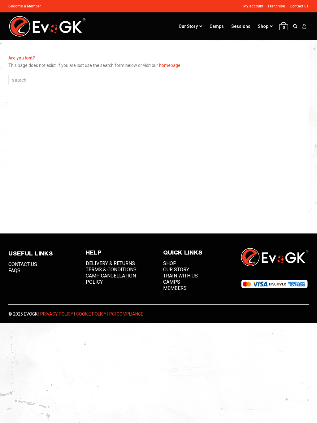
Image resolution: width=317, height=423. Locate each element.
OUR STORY (176, 270)
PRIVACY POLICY (56, 314)
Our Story (188, 26)
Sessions (240, 26)
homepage (169, 65)
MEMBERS (175, 288)
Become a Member (24, 6)
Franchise (276, 6)
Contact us (299, 6)
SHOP (169, 263)
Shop (263, 26)
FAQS (14, 270)
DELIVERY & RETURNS (110, 263)
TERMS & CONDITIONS (111, 270)
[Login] (304, 26)
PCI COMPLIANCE (126, 314)
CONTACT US (22, 264)
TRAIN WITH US (180, 276)
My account (253, 6)
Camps (217, 26)
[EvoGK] (47, 26)
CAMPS (171, 282)
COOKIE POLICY (91, 314)
